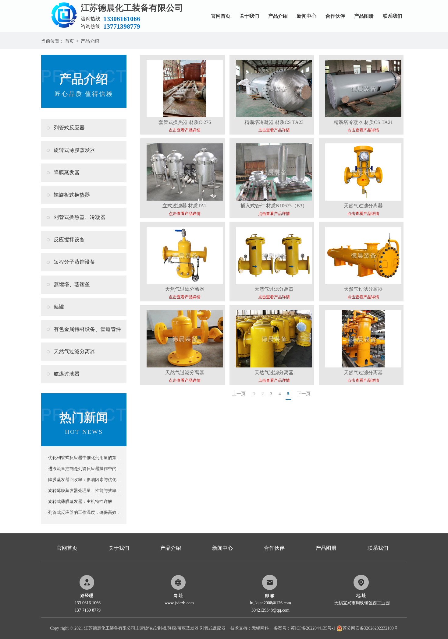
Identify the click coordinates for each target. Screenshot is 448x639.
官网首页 (220, 16)
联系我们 (392, 16)
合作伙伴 (335, 16)
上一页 (239, 393)
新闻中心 (306, 16)
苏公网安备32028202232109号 (370, 628)
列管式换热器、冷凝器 (79, 217)
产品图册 (364, 16)
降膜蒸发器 (67, 172)
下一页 (304, 393)
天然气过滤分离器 (74, 351)
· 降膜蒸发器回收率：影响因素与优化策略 (83, 479)
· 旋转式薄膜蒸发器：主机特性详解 (78, 501)
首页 (69, 41)
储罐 (59, 307)
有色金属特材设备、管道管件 (87, 329)
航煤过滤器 (67, 374)
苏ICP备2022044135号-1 (313, 628)
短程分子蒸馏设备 (74, 262)
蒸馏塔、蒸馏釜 (72, 284)
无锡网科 (260, 628)
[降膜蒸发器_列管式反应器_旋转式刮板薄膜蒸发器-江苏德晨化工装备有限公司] (61, 2)
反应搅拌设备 (69, 240)
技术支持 (238, 628)
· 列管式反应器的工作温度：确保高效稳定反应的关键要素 (83, 512)
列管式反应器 (69, 128)
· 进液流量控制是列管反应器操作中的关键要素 (83, 468)
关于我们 (249, 16)
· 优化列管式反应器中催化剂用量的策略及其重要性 (83, 457)
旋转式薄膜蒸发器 (74, 150)
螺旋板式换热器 (72, 195)
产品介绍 (278, 16)
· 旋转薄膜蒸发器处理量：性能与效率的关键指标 (83, 490)
